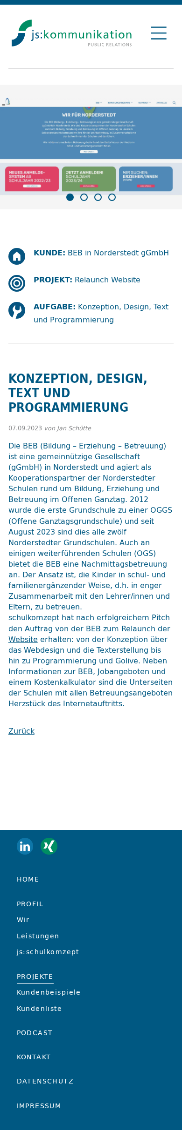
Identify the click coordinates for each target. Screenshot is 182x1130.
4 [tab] (112, 197)
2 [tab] (84, 197)
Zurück (21, 730)
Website (23, 639)
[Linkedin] (25, 846)
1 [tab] (70, 197)
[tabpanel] (91, 153)
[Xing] (49, 846)
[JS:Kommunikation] (72, 36)
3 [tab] (98, 197)
